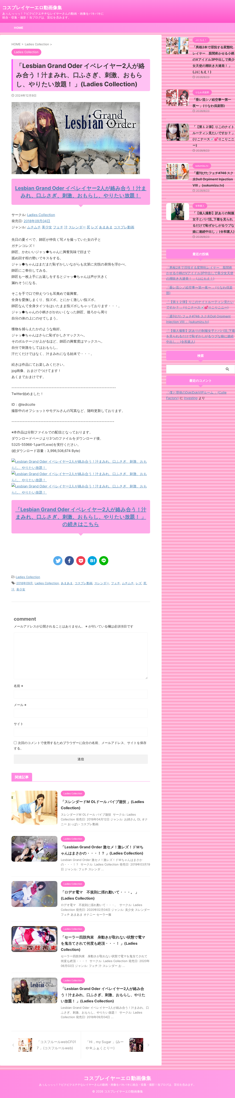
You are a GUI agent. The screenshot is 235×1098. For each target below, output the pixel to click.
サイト (18, 724)
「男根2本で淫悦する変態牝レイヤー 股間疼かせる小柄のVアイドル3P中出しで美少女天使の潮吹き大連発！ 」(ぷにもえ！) (214, 59)
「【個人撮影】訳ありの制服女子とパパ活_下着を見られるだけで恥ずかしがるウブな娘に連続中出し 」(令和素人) (200, 336)
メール (20, 705)
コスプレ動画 (124, 227)
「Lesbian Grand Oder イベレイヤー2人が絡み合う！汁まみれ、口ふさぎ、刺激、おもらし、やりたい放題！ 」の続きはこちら (80, 516)
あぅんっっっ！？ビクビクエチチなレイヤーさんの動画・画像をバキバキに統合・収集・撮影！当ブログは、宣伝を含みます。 (117, 1084)
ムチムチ (34, 227)
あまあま (106, 227)
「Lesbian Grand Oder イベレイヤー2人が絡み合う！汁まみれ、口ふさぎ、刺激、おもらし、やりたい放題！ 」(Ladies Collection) (103, 994)
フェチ (58, 227)
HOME (18, 28)
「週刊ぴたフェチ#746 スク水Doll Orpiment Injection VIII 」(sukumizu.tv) (213, 179)
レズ (94, 227)
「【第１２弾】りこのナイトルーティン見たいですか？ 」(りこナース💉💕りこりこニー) (200, 304)
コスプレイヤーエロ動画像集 (32, 7)
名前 (18, 686)
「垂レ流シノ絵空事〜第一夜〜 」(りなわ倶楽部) (199, 290)
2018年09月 (24, 583)
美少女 (47, 227)
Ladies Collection (41, 215)
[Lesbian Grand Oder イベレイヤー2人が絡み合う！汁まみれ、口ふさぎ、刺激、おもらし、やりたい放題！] (80, 467)
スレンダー (77, 227)
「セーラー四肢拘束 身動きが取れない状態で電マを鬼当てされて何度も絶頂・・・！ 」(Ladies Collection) (103, 943)
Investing (191, 398)
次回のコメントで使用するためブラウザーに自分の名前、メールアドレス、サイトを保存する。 (80, 745)
